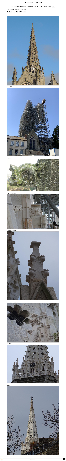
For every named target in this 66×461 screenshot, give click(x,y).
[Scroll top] (64, 459)
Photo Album (12, 9)
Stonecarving (27, 6)
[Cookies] (2, 459)
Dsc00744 (9, 385)
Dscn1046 (9, 15)
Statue (31, 6)
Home (12, 6)
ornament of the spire (11, 193)
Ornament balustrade (11, 230)
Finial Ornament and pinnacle (13, 302)
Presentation (16, 6)
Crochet (9, 158)
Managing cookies (33, 459)
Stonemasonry (36, 6)
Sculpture (17, 9)
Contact (46, 6)
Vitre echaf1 (9, 86)
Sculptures (22, 6)
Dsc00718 (9, 343)
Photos (49, 6)
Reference (42, 6)
